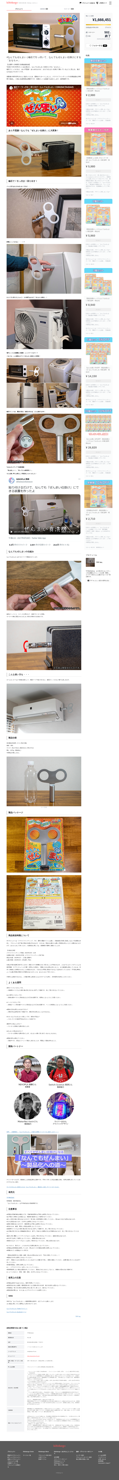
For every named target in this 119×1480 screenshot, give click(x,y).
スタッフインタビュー (60, 1459)
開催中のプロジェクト (14, 1455)
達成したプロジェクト (14, 1459)
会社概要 (56, 1457)
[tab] (44, 9)
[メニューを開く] (110, 3)
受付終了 (98, 100)
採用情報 (100, 1461)
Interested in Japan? (104, 1463)
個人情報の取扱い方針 (82, 1459)
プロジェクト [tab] (19, 9)
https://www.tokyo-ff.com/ (33, 1356)
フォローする (99, 46)
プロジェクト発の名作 (45, 1455)
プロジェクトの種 (13, 1461)
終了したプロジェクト (14, 1457)
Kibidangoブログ (59, 1463)
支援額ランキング (13, 1463)
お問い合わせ (102, 1459)
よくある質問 (102, 1455)
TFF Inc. (78, 1316)
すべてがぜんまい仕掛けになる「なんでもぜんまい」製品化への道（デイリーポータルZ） (33, 1187)
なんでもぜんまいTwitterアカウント (17, 1308)
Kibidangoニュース (59, 1461)
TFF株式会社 (10, 1197)
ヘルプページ (102, 1457)
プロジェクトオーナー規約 (84, 1457)
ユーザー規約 (80, 1455)
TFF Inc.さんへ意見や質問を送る (99, 580)
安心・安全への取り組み (61, 1465)
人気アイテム (42, 1457)
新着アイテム (42, 1459)
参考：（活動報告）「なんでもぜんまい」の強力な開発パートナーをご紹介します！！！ (33, 1132)
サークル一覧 (27, 1455)
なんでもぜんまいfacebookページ (16, 1312)
